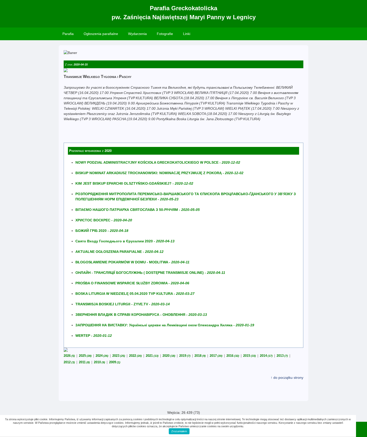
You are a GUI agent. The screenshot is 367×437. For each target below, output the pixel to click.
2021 (152, 356)
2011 (84, 362)
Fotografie (165, 34)
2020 (169, 356)
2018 (200, 356)
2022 (135, 356)
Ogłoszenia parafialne (101, 34)
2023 (118, 356)
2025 (85, 356)
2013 (282, 356)
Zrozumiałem (179, 431)
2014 (266, 356)
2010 (99, 362)
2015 (249, 356)
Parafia (68, 34)
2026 (69, 356)
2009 (114, 362)
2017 (216, 356)
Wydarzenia (137, 34)
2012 (69, 362)
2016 (232, 356)
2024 (102, 356)
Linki (186, 34)
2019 (184, 356)
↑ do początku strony (287, 378)
